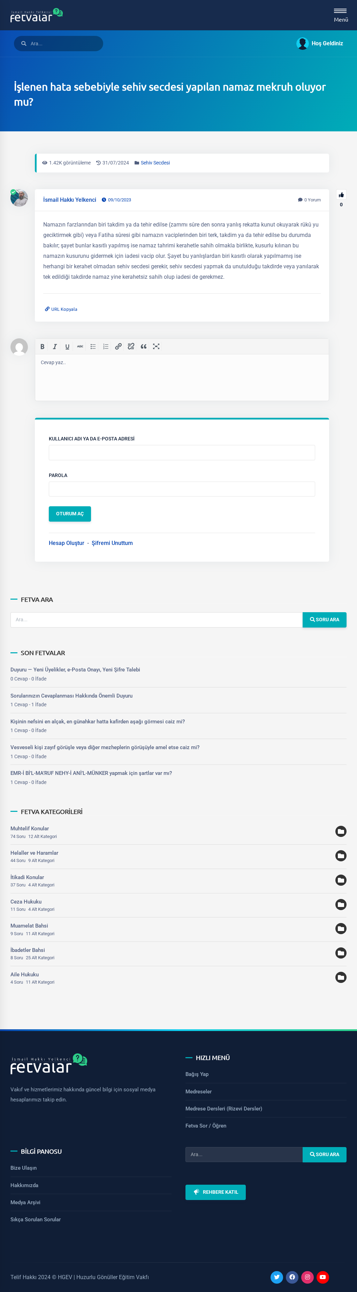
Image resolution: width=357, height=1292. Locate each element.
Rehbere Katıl (220, 1192)
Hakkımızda (24, 1185)
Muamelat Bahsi (29, 926)
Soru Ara (327, 620)
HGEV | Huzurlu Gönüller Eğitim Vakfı (103, 1277)
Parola (58, 475)
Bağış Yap (196, 1074)
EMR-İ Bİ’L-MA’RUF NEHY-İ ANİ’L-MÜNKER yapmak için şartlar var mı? (91, 773)
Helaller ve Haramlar (34, 853)
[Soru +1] (341, 194)
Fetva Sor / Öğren (205, 1126)
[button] (317, 43)
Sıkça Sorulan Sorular (35, 1219)
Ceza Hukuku (25, 902)
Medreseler (198, 1092)
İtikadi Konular (27, 877)
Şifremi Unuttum (112, 543)
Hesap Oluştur (66, 543)
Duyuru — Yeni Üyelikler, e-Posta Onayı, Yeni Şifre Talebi (75, 670)
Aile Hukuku (24, 974)
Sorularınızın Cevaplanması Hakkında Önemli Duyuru (71, 696)
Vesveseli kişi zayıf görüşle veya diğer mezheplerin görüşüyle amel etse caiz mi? (104, 747)
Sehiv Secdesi (155, 163)
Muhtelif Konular (29, 828)
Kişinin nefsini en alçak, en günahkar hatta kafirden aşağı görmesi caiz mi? (97, 721)
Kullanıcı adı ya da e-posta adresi (92, 439)
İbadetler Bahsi (27, 950)
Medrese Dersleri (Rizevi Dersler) (223, 1109)
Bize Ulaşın (23, 1168)
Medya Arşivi (25, 1202)
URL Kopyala (64, 309)
